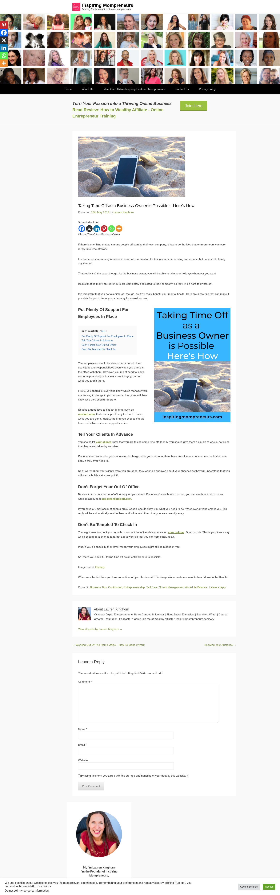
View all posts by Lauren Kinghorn (100, 628)
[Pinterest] (104, 228)
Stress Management (171, 587)
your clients (103, 441)
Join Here (193, 105)
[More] (119, 228)
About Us (87, 89)
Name (82, 729)
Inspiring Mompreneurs (107, 5)
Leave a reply (217, 587)
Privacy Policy (207, 89)
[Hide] (1, 70)
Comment (85, 681)
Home (68, 89)
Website (83, 760)
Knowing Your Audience (220, 644)
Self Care (152, 587)
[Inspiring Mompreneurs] (140, 49)
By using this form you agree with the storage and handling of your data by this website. (134, 775)
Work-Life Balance (196, 587)
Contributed (115, 587)
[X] (89, 228)
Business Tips (98, 587)
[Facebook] (81, 228)
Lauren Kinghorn (124, 212)
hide (103, 331)
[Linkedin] (96, 228)
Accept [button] (269, 886)
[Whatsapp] (111, 228)
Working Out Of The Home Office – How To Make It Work (108, 644)
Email (82, 744)
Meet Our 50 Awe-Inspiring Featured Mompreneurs (134, 89)
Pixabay (100, 567)
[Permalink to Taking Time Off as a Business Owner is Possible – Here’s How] (154, 167)
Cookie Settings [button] (249, 886)
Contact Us (182, 89)
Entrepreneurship (134, 587)
